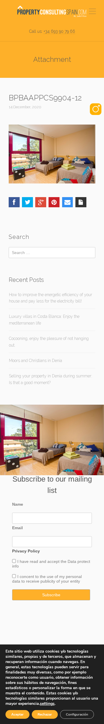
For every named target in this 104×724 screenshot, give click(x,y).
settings (47, 703)
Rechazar (45, 714)
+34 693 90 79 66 (59, 31)
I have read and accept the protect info (51, 563)
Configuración (77, 714)
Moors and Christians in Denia (35, 360)
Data (72, 561)
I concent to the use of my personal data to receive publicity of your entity (47, 578)
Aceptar (17, 714)
